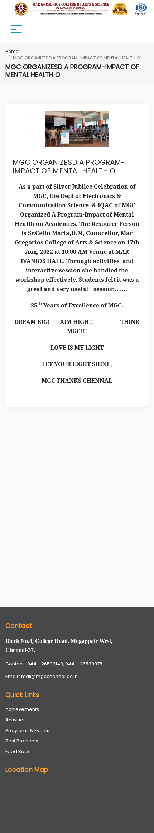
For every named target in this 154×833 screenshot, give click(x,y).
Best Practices (21, 740)
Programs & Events (27, 730)
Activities (15, 719)
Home (11, 51)
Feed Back (17, 751)
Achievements (22, 709)
